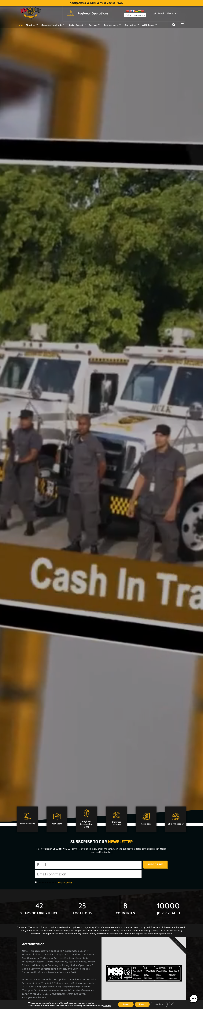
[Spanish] (142, 11)
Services (93, 25)
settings (107, 1005)
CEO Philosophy (176, 824)
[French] (133, 11)
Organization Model (52, 25)
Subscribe (155, 864)
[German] (136, 11)
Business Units (110, 25)
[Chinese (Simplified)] (127, 11)
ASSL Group (148, 25)
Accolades (146, 824)
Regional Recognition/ (86, 822)
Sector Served (76, 25)
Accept (126, 1004)
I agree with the (55, 882)
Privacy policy (65, 882)
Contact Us (130, 25)
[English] (130, 11)
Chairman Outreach (116, 823)
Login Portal (158, 13)
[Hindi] (139, 11)
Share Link (172, 13)
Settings (159, 1004)
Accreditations (27, 823)
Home (20, 25)
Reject (142, 1004)
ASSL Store (57, 823)
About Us (30, 25)
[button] (93, 13)
